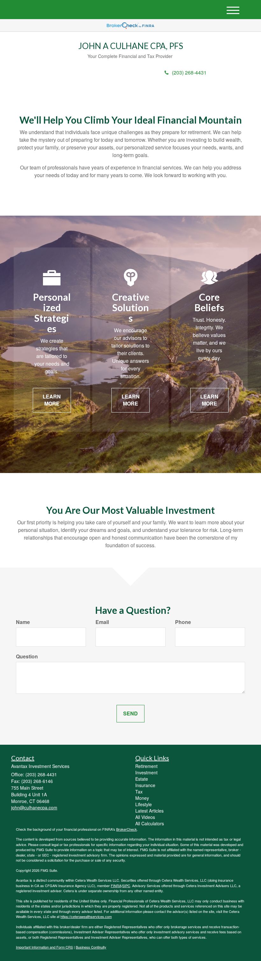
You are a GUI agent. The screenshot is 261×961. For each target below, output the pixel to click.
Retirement (146, 766)
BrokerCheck (126, 829)
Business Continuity (91, 947)
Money (142, 798)
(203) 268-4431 (189, 72)
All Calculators (149, 823)
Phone (183, 622)
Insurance (145, 785)
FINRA (116, 885)
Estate (141, 779)
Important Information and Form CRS (44, 947)
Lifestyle (143, 804)
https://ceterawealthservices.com (86, 916)
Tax (139, 791)
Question (27, 656)
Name (23, 622)
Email (102, 622)
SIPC (126, 885)
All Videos (145, 817)
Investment (146, 772)
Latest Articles (149, 810)
